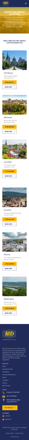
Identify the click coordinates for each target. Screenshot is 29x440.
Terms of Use (14, 437)
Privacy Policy (10, 433)
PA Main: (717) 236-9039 (13, 392)
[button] (26, 3)
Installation (5, 372)
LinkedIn (7, 416)
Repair (4, 377)
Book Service (6, 386)
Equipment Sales (7, 369)
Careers (4, 383)
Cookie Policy (19, 433)
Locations (5, 380)
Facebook (8, 419)
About (4, 366)
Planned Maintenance (9, 375)
